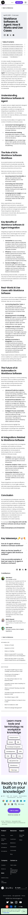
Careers (3, 865)
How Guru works (3, 839)
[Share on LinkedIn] (7, 35)
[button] (25, 2)
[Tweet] (10, 35)
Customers (13, 839)
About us (3, 869)
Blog (11, 854)
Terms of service (7, 895)
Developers (13, 846)
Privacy (23, 895)
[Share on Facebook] (13, 35)
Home (2, 821)
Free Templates (4, 882)
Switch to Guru (4, 878)
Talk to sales (19, 2)
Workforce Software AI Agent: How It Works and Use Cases (13, 823)
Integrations (4, 843)
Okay (24, 911)
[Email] (5, 35)
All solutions (4, 851)
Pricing (2, 835)
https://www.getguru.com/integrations (13, 528)
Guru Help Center (21, 835)
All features (4, 847)
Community (13, 850)
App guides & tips (16, 821)
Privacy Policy (6, 912)
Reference (8, 821)
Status (20, 840)
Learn (11, 835)
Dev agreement (16, 895)
